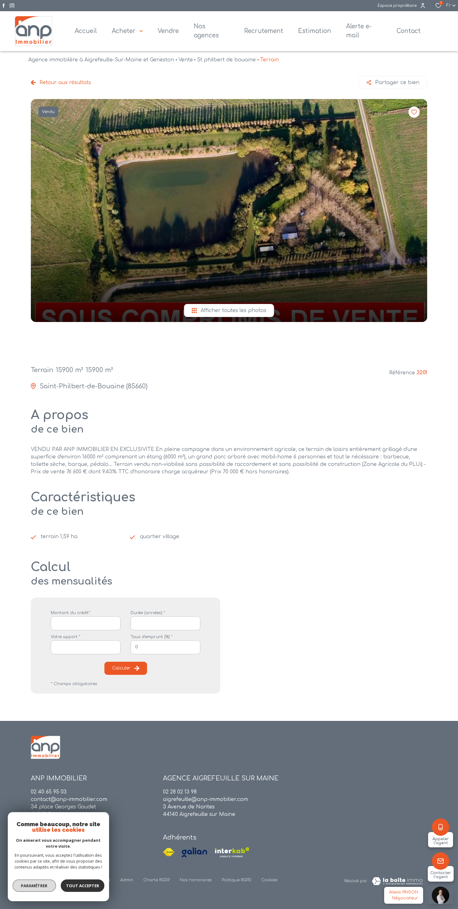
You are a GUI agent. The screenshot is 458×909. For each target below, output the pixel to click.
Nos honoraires (196, 880)
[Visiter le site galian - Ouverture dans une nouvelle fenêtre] (194, 852)
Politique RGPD (236, 880)
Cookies (269, 880)
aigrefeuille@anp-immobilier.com (205, 799)
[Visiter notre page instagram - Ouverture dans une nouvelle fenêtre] (12, 5)
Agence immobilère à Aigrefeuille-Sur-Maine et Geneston (101, 60)
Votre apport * (65, 637)
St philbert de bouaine (226, 60)
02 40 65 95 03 (49, 792)
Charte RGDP (156, 880)
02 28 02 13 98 (180, 792)
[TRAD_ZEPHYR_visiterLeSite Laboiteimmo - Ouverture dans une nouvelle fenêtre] (397, 881)
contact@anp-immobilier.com (69, 799)
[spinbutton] (165, 647)
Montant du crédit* (70, 613)
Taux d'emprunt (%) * (152, 637)
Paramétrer (34, 885)
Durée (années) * (148, 613)
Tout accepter (82, 885)
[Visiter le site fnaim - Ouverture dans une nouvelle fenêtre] (168, 852)
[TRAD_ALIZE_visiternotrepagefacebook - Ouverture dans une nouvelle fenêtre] (3, 5)
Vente (186, 60)
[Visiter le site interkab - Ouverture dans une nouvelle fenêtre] (232, 852)
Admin (126, 880)
